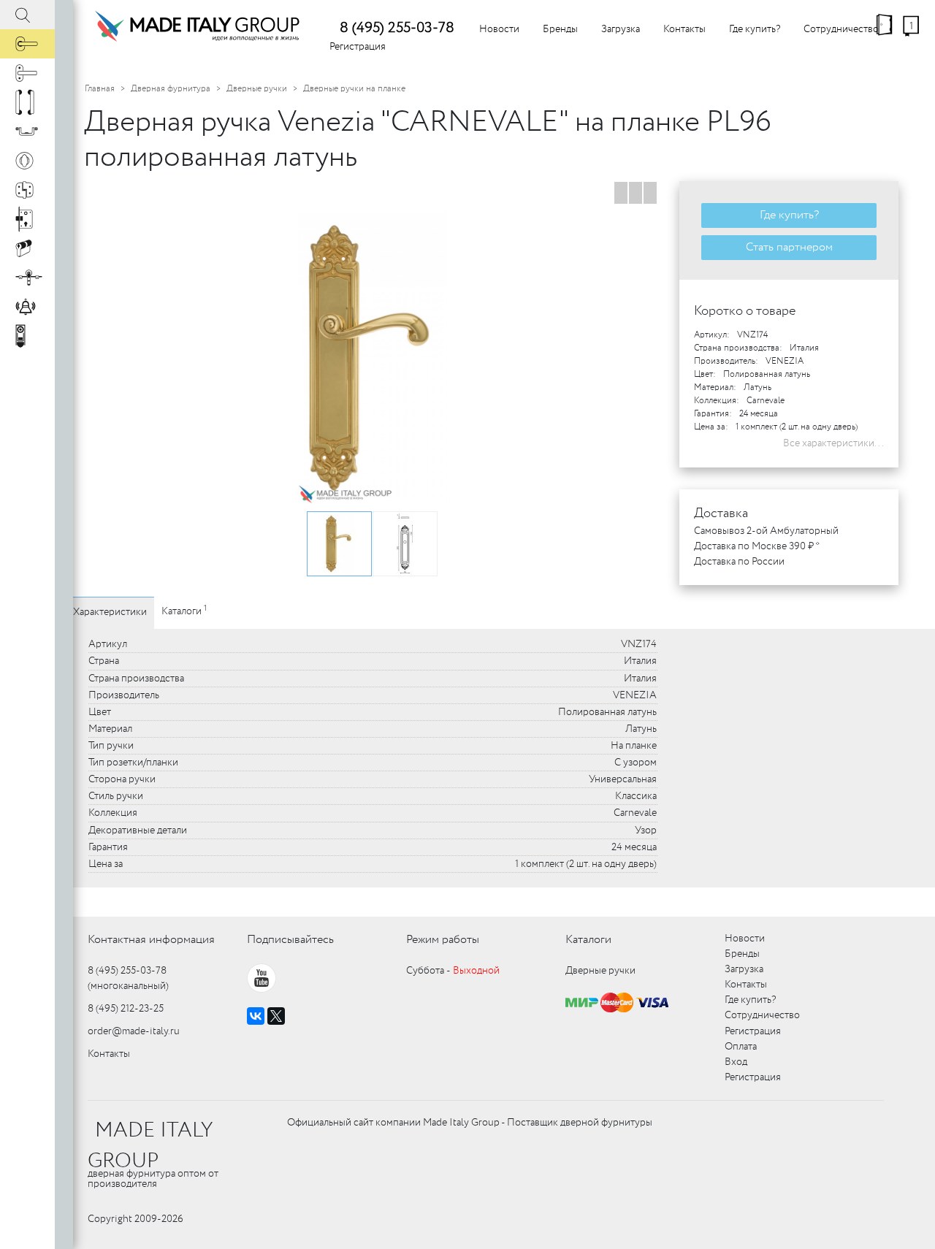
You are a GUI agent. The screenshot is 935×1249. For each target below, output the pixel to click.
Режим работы (442, 939)
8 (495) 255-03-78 (397, 28)
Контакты (684, 29)
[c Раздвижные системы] (27, 277)
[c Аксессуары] (27, 306)
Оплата (741, 1046)
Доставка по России (739, 561)
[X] (276, 1016)
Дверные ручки (256, 89)
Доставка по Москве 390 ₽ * (757, 546)
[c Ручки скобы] (27, 102)
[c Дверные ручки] (27, 43)
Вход (736, 1062)
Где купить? (754, 29)
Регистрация (357, 46)
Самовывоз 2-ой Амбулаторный (766, 531)
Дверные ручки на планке (354, 89)
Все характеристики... (833, 443)
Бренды (560, 29)
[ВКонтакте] (255, 1016)
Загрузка (620, 29)
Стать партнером (789, 247)
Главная (100, 89)
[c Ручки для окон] (27, 73)
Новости (499, 29)
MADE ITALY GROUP (150, 1146)
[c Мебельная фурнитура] (27, 131)
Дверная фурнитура (170, 89)
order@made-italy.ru (134, 1031)
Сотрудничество (841, 29)
